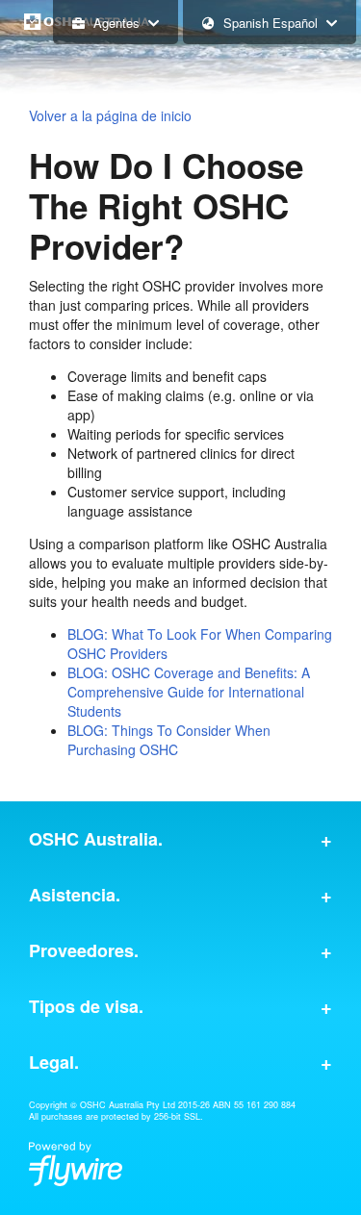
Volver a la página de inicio (110, 115)
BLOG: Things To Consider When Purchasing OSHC (169, 740)
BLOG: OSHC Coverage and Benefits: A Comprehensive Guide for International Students (188, 692)
